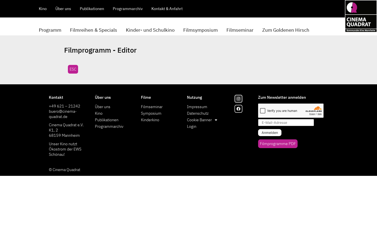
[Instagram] (238, 99)
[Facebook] (238, 109)
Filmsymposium (200, 30)
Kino (43, 8)
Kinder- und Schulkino (150, 30)
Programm (50, 30)
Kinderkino (150, 119)
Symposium (151, 113)
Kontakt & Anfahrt (167, 8)
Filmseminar (240, 30)
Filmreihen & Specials (93, 30)
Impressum (197, 106)
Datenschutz (198, 113)
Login (191, 126)
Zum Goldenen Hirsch (285, 30)
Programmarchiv (128, 8)
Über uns (63, 8)
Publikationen (92, 8)
